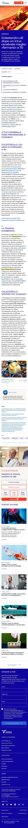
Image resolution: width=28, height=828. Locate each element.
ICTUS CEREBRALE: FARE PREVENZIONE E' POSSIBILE (11, 82)
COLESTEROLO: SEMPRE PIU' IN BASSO (14, 92)
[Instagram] (7, 804)
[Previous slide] (20, 380)
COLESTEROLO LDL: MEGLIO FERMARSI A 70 (14, 86)
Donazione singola (14, 482)
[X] (23, 804)
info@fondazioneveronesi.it (12, 796)
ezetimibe (5, 265)
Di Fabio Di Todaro (6, 68)
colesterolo (15, 438)
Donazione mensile (14, 487)
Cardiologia (5, 33)
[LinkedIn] (15, 804)
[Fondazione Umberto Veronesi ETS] (5, 3)
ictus (22, 438)
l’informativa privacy (15, 710)
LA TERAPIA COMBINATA (10, 89)
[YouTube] (11, 804)
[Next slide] (25, 380)
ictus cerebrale (16, 103)
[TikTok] (19, 804)
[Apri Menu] (25, 3)
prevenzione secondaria (12, 109)
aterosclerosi (6, 438)
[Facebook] (3, 804)
